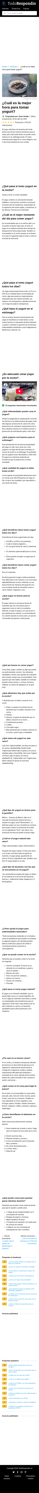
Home (4, 67)
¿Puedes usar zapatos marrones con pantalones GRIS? (20, 1407)
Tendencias (16, 9)
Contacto (17, 1476)
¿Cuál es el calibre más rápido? (18, 1379)
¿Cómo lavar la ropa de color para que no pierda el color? (22, 1299)
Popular (26, 9)
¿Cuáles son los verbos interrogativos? (21, 1276)
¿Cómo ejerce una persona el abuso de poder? (21, 1271)
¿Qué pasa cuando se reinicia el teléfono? (22, 1402)
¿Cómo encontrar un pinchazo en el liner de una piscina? (28, 1241)
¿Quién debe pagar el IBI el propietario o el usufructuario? (22, 1284)
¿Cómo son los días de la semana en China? (20, 1389)
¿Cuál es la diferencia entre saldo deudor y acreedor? (22, 1394)
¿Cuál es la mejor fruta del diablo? (19, 1280)
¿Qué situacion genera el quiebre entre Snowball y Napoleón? (21, 1289)
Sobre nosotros (7, 1477)
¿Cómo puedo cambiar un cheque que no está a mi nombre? (22, 1262)
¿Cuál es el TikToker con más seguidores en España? (22, 1384)
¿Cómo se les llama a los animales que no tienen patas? (22, 1371)
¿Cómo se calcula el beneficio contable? (21, 1267)
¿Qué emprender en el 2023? (18, 1398)
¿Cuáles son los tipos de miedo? (19, 1375)
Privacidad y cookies (30, 1477)
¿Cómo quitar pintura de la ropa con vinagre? (20, 1366)
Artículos (5, 9)
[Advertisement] (19, 39)
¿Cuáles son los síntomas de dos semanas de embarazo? (22, 1294)
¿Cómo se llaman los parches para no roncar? (21, 1304)
